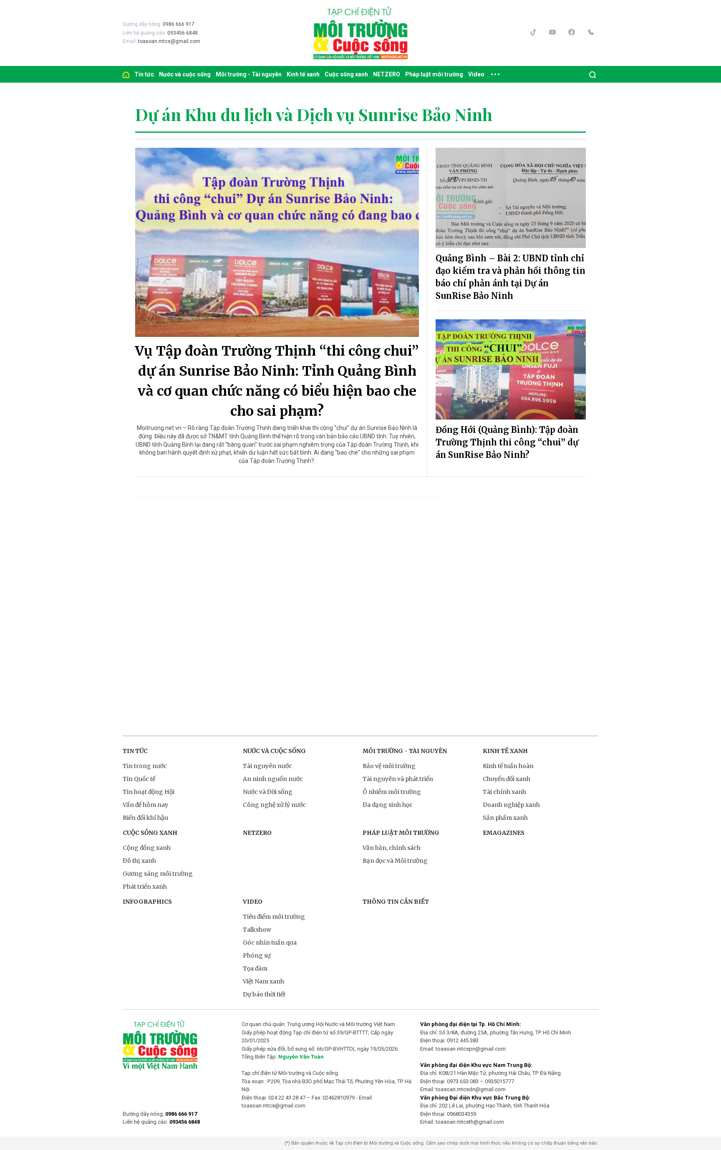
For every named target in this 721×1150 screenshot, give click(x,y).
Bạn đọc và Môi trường (395, 860)
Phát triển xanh (145, 886)
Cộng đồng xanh (147, 848)
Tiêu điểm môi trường (274, 916)
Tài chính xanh (504, 792)
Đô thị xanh (139, 860)
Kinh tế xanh (303, 74)
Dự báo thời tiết (264, 994)
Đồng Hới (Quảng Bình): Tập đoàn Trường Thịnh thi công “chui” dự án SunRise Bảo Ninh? (507, 442)
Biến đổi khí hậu (145, 817)
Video (476, 74)
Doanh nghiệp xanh (511, 805)
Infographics (147, 901)
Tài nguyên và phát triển (398, 779)
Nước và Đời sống (267, 792)
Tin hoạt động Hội (148, 792)
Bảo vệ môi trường (389, 766)
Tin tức (144, 74)
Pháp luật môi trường (434, 74)
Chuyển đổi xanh (506, 779)
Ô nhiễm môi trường (392, 792)
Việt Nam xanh (263, 981)
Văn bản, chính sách (392, 848)
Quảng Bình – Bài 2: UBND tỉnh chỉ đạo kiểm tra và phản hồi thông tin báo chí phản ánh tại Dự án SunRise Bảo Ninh (510, 277)
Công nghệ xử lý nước (274, 805)
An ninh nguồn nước (273, 779)
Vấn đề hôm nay (145, 805)
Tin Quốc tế (139, 779)
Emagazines (503, 833)
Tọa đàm (255, 968)
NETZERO (386, 74)
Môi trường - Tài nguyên (249, 74)
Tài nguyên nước (267, 766)
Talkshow (257, 929)
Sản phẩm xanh (505, 817)
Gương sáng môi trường (158, 873)
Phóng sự (257, 955)
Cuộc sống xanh (346, 74)
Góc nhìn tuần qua (270, 942)
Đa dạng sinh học (388, 805)
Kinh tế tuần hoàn (508, 766)
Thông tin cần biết (396, 901)
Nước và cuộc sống (185, 74)
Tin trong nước (145, 766)
